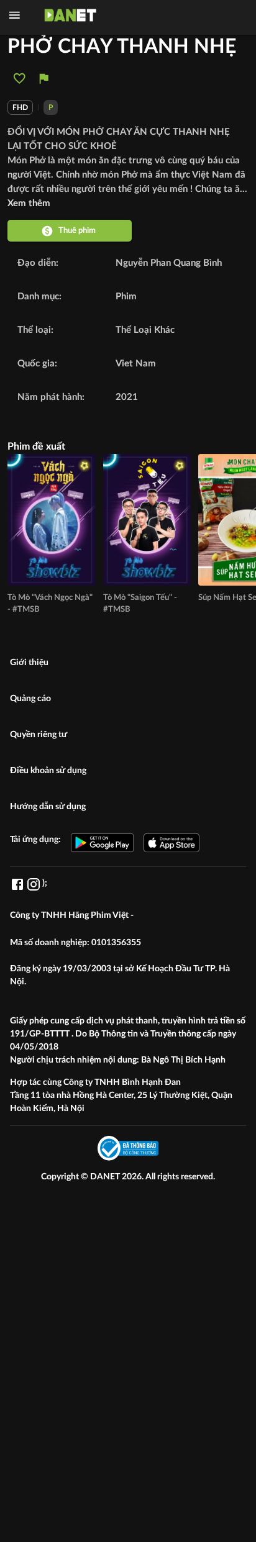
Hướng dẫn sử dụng (48, 806)
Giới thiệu (29, 662)
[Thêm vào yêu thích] (19, 78)
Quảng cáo (30, 698)
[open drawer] (14, 15)
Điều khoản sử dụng (48, 770)
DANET (106, 1176)
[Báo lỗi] (44, 78)
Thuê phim (77, 230)
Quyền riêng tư (38, 734)
